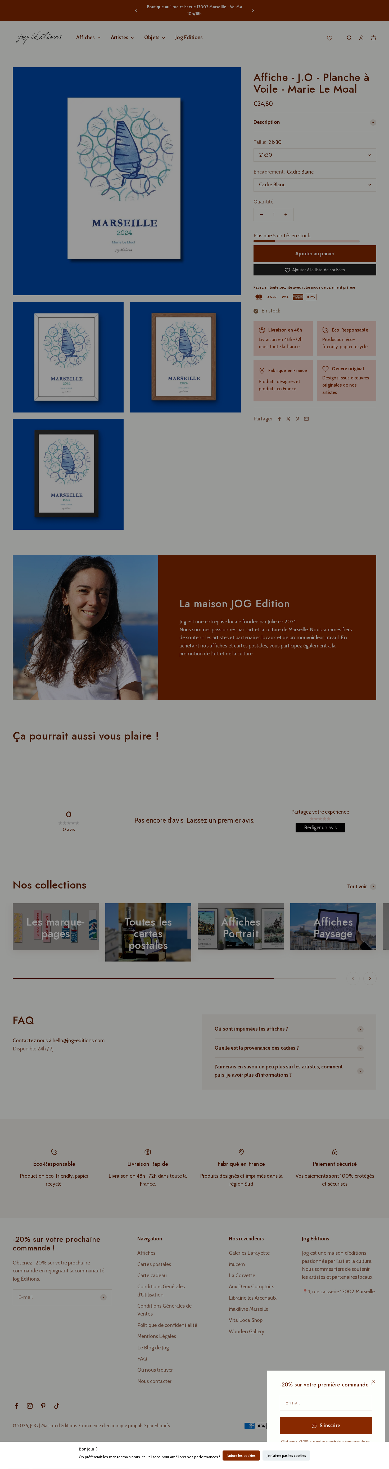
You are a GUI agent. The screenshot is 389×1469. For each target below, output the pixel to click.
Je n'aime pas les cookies (286, 1455)
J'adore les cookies (241, 1455)
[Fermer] (373, 1381)
